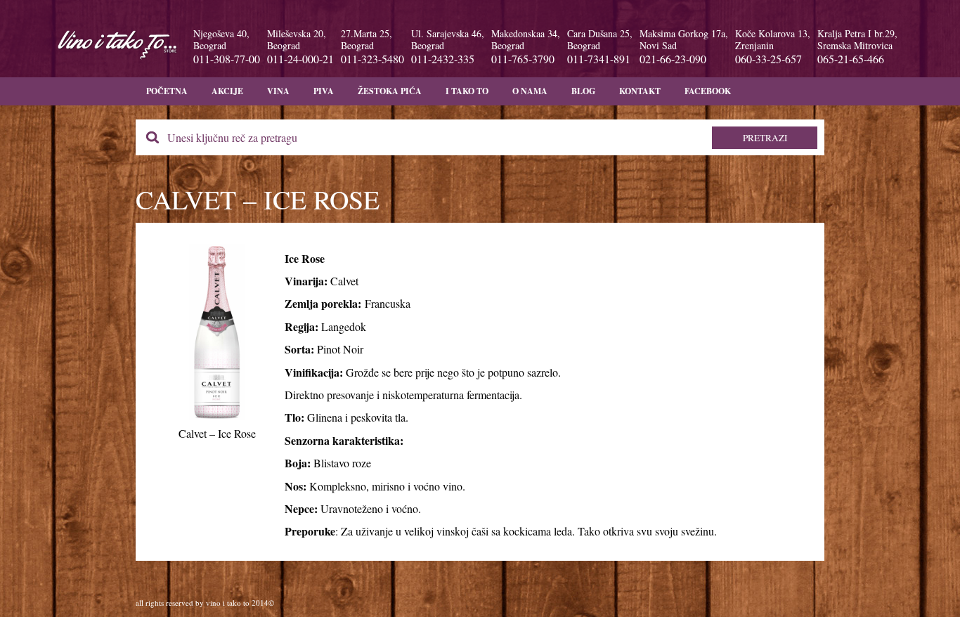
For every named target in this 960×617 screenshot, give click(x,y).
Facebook (708, 91)
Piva (323, 91)
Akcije (227, 91)
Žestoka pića (390, 91)
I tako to (467, 91)
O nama (529, 91)
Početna (167, 91)
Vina (278, 91)
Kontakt (640, 91)
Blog (583, 91)
